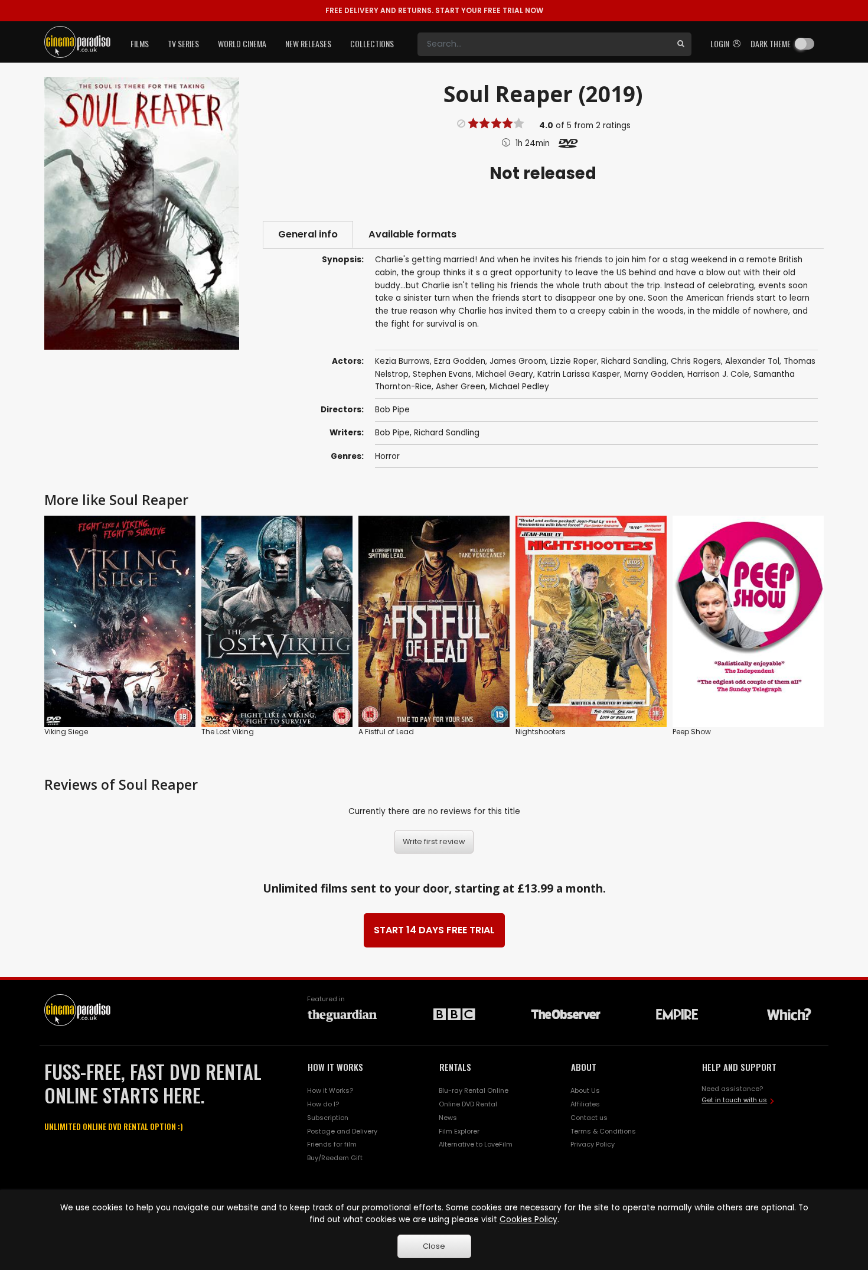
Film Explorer (459, 1131)
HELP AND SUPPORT (739, 1066)
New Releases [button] (308, 43)
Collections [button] (372, 43)
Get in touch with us (734, 1100)
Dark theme (770, 43)
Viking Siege (66, 732)
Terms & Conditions (603, 1131)
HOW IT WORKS (335, 1066)
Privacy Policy (592, 1144)
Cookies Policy (528, 1219)
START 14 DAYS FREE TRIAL (434, 930)
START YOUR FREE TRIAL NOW (434, 10)
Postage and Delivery (342, 1131)
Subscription (327, 1117)
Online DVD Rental (468, 1104)
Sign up (120, 693)
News (448, 1117)
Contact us (589, 1117)
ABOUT (583, 1066)
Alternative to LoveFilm (476, 1144)
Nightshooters (540, 732)
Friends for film (332, 1144)
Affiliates (585, 1104)
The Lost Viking (227, 732)
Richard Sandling (446, 432)
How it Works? (330, 1090)
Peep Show (692, 732)
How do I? (323, 1104)
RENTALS (455, 1066)
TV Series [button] (183, 43)
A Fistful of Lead (386, 732)
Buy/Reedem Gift (335, 1157)
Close (434, 1246)
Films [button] (139, 43)
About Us (585, 1090)
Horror (387, 456)
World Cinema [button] (242, 43)
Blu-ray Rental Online (473, 1090)
